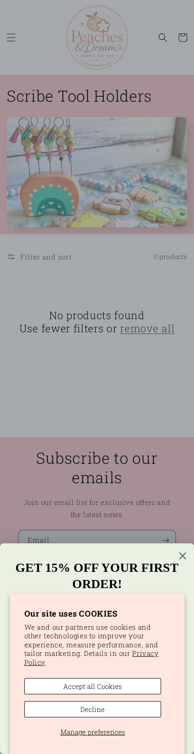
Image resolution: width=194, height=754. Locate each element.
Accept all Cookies (92, 686)
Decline (92, 709)
